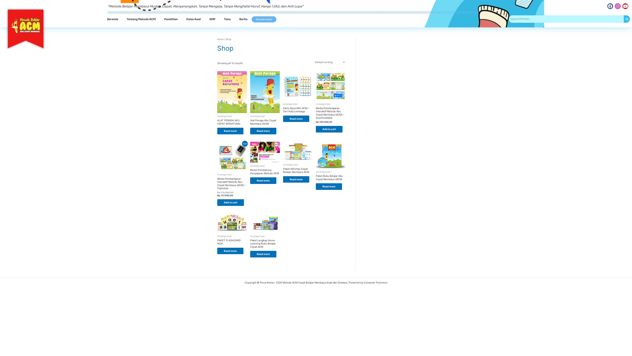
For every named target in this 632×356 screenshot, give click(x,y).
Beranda (112, 19)
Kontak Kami (264, 19)
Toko (227, 19)
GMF (212, 19)
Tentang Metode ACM (141, 19)
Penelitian (171, 19)
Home (220, 39)
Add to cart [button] (329, 129)
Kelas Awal (193, 19)
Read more (230, 131)
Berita (243, 19)
